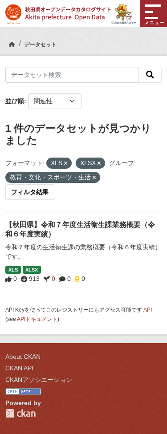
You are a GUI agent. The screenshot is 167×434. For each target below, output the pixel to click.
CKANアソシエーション (38, 379)
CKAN (20, 413)
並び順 (14, 101)
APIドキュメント (37, 319)
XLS (13, 269)
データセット (40, 44)
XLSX (31, 269)
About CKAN (23, 356)
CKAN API (19, 368)
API (147, 310)
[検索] (150, 75)
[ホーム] (12, 44)
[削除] (65, 163)
